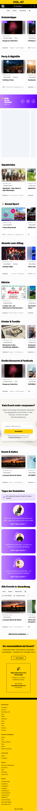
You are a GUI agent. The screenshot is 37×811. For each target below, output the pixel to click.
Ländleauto (4, 783)
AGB (2, 770)
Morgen (15, 10)
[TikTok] (33, 101)
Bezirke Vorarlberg (6, 748)
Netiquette (4, 772)
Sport (2, 721)
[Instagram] (28, 101)
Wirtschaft (4, 718)
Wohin (3, 746)
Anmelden (18, 431)
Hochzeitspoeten (5, 793)
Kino (2, 739)
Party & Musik (8, 595)
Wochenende (23, 10)
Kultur (3, 723)
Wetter (3, 737)
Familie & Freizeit (20, 595)
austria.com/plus (5, 799)
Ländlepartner (5, 790)
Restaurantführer (6, 742)
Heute (8, 10)
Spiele (3, 755)
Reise (2, 744)
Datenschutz (4, 774)
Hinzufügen (20, 658)
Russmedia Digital (6, 802)
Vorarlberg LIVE (5, 712)
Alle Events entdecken (17, 634)
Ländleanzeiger (5, 781)
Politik (3, 716)
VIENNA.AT (4, 797)
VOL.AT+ (3, 709)
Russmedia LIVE (5, 804)
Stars (2, 725)
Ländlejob (4, 788)
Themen (3, 730)
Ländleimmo (4, 786)
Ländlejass (4, 758)
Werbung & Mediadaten (7, 765)
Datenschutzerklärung (15, 437)
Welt (2, 714)
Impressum (4, 767)
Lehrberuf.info (5, 795)
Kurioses (3, 728)
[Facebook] (23, 101)
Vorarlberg (4, 707)
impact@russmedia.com (18, 685)
